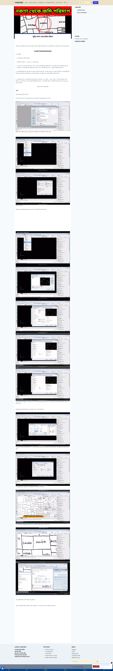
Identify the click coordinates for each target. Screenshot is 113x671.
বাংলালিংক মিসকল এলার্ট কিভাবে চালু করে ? (22, 656)
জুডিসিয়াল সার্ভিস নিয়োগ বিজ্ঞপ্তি (51, 657)
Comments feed (76, 655)
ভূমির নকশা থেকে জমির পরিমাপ (82, 12)
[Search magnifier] (91, 3)
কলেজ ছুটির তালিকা (48, 651)
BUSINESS (41, 2)
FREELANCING (33, 2)
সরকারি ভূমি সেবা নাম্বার (81, 10)
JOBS (26, 2)
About (26, 667)
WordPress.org (75, 657)
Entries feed (75, 653)
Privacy (31, 667)
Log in (73, 651)
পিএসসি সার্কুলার (48, 653)
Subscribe (107, 667)
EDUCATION (59, 2)
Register (74, 649)
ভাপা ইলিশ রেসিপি (18, 651)
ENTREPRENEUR (50, 2)
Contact (43, 667)
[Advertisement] (43, 42)
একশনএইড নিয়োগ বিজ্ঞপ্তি (20, 649)
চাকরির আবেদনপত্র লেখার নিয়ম (51, 655)
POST (95, 2)
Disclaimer (37, 667)
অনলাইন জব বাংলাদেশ (49, 649)
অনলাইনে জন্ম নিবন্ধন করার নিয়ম (21, 655)
